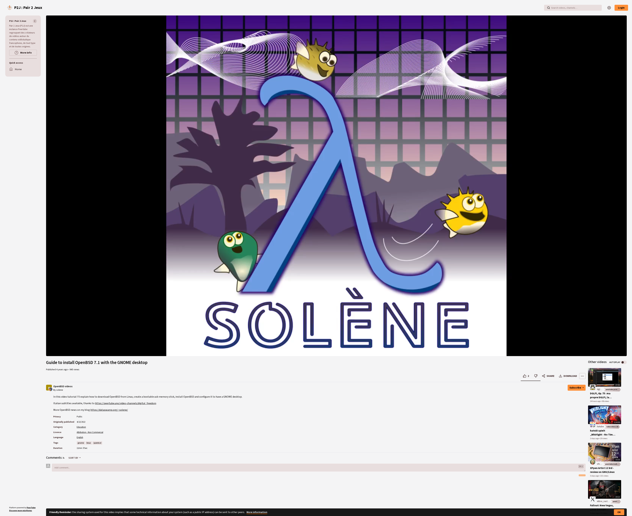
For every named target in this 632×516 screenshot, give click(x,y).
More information (257, 512)
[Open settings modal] (609, 7)
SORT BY (73, 458)
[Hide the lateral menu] (35, 21)
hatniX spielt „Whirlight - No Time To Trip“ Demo (602, 433)
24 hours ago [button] (595, 401)
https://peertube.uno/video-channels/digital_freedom (125, 403)
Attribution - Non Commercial (90, 432)
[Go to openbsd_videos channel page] (50, 389)
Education (81, 427)
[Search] (548, 8)
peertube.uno (617, 501)
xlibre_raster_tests (606, 501)
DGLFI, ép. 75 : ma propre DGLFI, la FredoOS (600, 395)
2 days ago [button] (594, 438)
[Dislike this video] (536, 376)
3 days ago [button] (594, 475)
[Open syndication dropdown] (64, 458)
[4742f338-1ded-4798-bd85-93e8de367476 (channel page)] (592, 462)
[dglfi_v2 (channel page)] (592, 387)
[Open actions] (582, 376)
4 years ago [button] (62, 369)
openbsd (97, 443)
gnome (81, 443)
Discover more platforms (20, 510)
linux (89, 443)
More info (26, 53)
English (80, 437)
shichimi (601, 464)
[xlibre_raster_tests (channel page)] (592, 499)
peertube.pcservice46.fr (613, 389)
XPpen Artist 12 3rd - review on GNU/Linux (602, 470)
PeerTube (31, 507)
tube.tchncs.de (612, 427)
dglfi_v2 (601, 389)
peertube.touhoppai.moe (613, 464)
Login (621, 8)
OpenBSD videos (62, 386)
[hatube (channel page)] (592, 424)
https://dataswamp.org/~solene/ (109, 410)
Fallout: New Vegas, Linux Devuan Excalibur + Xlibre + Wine (602, 507)
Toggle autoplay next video (624, 362)
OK (619, 512)
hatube (600, 426)
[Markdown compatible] (581, 466)
